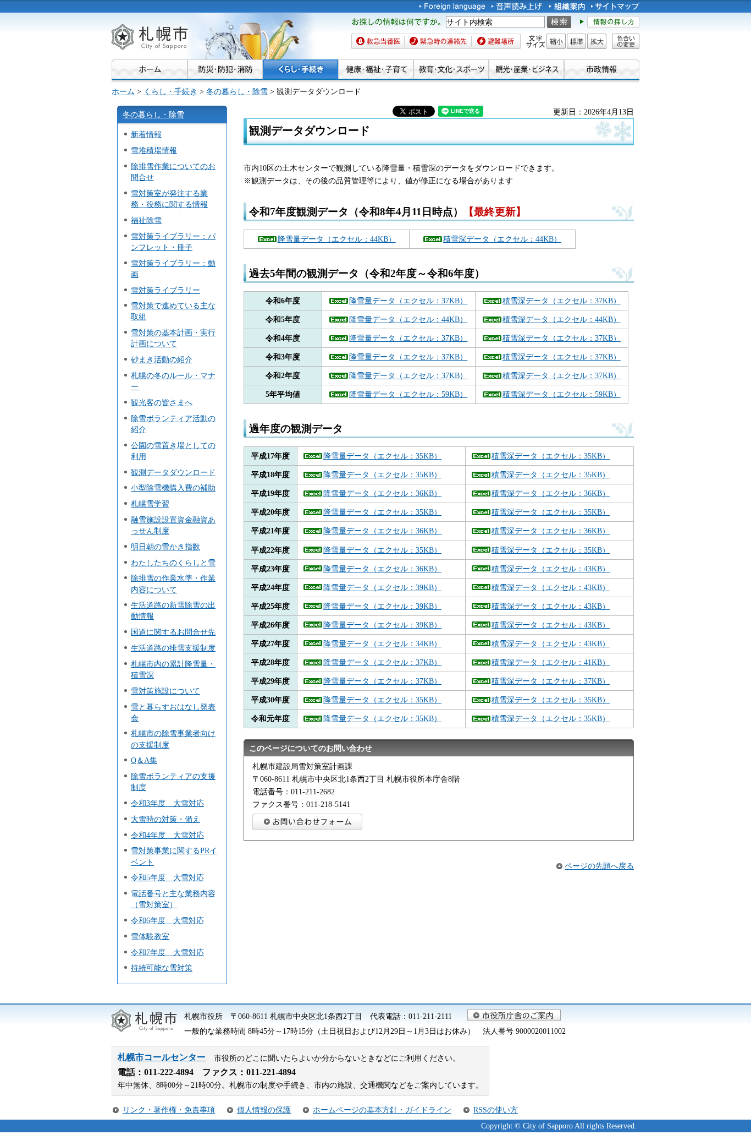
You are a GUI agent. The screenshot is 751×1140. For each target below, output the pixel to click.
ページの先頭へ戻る (599, 865)
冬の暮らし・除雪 (237, 91)
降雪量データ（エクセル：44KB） (337, 238)
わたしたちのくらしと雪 (173, 562)
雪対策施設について (165, 690)
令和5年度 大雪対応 (167, 877)
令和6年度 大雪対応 (167, 920)
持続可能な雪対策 (161, 967)
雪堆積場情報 (154, 150)
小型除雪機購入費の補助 (173, 487)
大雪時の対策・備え (165, 819)
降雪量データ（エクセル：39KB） (382, 587)
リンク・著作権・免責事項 (169, 1109)
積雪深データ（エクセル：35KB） (551, 455)
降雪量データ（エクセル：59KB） (408, 394)
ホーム (123, 91)
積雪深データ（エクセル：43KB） (551, 568)
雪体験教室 (150, 936)
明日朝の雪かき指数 (165, 546)
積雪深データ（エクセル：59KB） (561, 394)
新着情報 (146, 134)
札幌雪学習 (150, 503)
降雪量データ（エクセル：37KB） (408, 300)
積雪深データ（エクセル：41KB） (551, 662)
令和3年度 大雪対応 (167, 803)
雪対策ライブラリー (165, 290)
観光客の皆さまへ (161, 402)
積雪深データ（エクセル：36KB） (551, 493)
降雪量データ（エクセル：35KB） (382, 455)
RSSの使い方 (495, 1109)
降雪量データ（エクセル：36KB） (382, 493)
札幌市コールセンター (162, 1057)
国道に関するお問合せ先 (173, 632)
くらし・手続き (170, 91)
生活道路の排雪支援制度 (173, 647)
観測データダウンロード (173, 472)
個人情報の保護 (264, 1109)
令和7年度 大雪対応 (167, 952)
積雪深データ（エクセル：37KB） (561, 300)
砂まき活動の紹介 (161, 359)
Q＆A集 (144, 760)
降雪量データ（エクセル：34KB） (382, 643)
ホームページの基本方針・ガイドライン (382, 1109)
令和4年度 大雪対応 (167, 835)
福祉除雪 (146, 220)
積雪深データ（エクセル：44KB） (502, 238)
